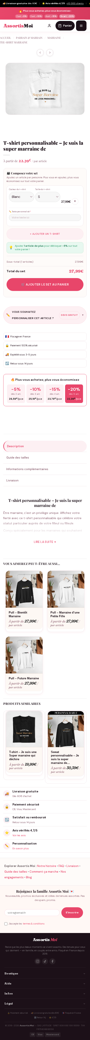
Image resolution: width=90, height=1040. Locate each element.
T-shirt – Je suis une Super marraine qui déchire (22, 755)
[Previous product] (49, 52)
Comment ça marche (43, 871)
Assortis (18, 26)
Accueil (5, 37)
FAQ (61, 866)
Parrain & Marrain (29, 37)
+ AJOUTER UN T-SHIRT (45, 234)
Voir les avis (19, 835)
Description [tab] (15, 446)
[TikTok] (45, 961)
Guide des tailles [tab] (17, 457)
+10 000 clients (75, 3)
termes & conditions (33, 923)
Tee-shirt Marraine (13, 42)
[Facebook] (52, 961)
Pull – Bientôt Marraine (18, 614)
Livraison (72, 866)
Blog (29, 877)
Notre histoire (46, 866)
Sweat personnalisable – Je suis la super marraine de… (65, 757)
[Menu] (81, 25)
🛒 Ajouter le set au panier (45, 284)
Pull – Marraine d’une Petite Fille (65, 614)
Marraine (54, 37)
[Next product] (40, 52)
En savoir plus (20, 848)
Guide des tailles (15, 871)
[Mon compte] (49, 26)
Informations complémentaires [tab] (27, 469)
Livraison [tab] (12, 480)
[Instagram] (38, 961)
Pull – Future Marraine (24, 678)
